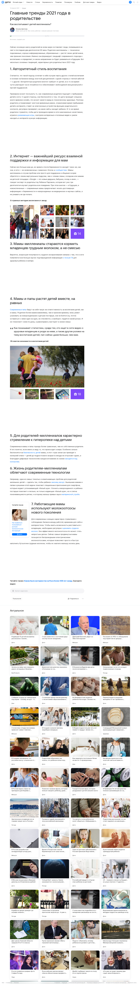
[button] (24, 222)
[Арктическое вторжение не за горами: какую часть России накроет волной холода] (24, 812)
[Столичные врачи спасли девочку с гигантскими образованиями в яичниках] (54, 691)
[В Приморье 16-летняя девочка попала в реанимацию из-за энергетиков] (115, 782)
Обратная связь (132, 982)
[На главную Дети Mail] (7, 2)
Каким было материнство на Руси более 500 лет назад (48, 581)
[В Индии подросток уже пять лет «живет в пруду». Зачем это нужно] (85, 721)
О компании (9, 982)
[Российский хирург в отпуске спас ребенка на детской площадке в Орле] (85, 873)
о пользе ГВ (68, 258)
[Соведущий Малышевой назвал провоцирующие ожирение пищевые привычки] (115, 721)
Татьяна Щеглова (21, 29)
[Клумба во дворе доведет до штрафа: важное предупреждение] (24, 904)
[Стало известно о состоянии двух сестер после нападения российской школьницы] (54, 630)
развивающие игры (26, 115)
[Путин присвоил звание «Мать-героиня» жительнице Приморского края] (54, 934)
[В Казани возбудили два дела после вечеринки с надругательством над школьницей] (85, 660)
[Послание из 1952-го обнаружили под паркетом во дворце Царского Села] (115, 630)
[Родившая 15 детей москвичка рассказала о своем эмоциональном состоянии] (24, 630)
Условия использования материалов (116, 982)
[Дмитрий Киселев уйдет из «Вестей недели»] (85, 630)
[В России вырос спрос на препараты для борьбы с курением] (24, 782)
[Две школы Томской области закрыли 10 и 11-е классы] (24, 934)
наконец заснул (57, 482)
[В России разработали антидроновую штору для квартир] (24, 843)
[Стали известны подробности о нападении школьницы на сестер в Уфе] (85, 904)
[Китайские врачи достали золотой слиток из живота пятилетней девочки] (115, 752)
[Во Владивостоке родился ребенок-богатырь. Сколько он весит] (85, 691)
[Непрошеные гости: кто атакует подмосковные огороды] (115, 660)
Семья (24, 8)
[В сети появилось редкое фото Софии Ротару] (24, 965)
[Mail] (3, 2)
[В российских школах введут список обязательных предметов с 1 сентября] (54, 965)
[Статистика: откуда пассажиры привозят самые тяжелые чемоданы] (24, 721)
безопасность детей (31, 453)
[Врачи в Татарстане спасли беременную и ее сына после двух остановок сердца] (54, 843)
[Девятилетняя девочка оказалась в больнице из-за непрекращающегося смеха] (54, 660)
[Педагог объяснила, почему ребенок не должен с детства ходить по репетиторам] (85, 934)
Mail (3, 982)
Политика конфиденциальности (95, 982)
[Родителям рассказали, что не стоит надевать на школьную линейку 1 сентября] (115, 812)
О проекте (57, 982)
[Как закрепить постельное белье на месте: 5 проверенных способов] (85, 752)
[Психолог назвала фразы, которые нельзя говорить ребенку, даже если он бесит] (54, 782)
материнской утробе (70, 494)
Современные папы (18, 310)
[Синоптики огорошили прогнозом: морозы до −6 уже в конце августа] (54, 904)
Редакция (64, 982)
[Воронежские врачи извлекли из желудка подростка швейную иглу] (115, 904)
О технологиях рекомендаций (77, 982)
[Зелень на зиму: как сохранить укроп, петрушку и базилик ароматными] (24, 660)
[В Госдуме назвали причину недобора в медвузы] (54, 721)
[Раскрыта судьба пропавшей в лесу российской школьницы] (54, 812)
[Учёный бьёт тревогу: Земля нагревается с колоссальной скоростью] (54, 873)
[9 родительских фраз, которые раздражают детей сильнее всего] (85, 782)
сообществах (61, 170)
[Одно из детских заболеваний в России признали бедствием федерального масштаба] (85, 843)
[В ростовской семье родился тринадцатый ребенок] (115, 843)
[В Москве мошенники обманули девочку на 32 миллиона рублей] (24, 873)
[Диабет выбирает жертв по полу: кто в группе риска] (85, 965)
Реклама (16, 982)
